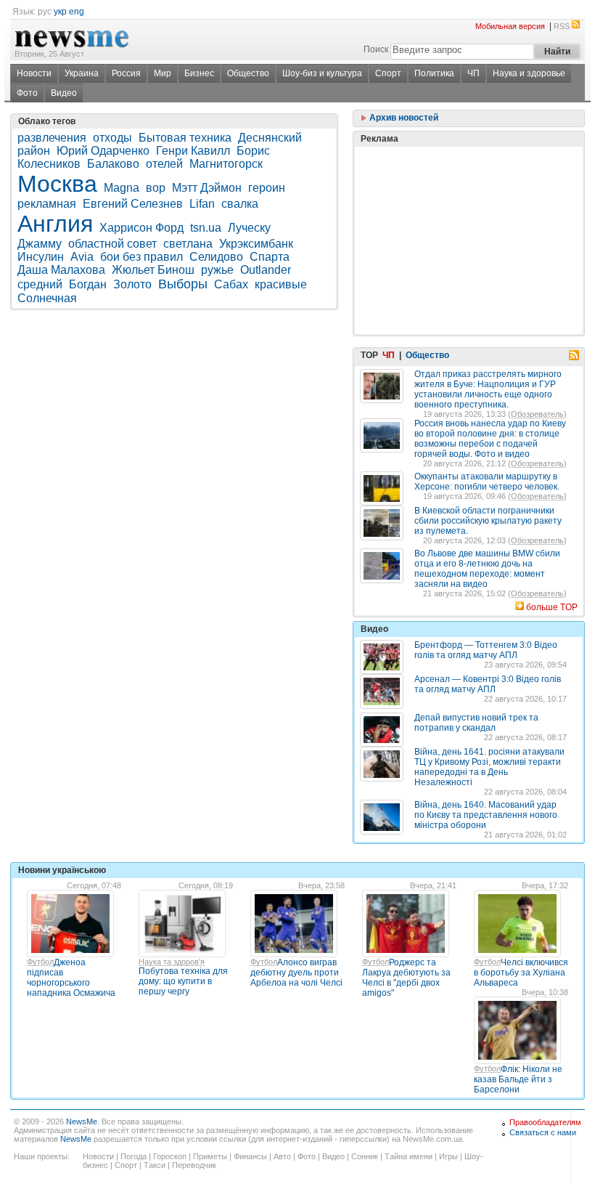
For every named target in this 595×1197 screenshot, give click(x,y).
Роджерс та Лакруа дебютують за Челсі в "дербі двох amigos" (406, 977)
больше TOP (552, 607)
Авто (282, 1156)
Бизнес (199, 73)
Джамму (39, 244)
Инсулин (40, 257)
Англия (55, 224)
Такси (154, 1165)
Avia (82, 257)
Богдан (88, 284)
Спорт (388, 73)
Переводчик (194, 1165)
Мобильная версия (510, 26)
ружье (217, 270)
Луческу (249, 228)
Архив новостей (402, 118)
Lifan (202, 204)
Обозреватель (537, 414)
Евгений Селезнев (133, 204)
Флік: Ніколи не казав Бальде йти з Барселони (518, 1079)
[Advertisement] (469, 204)
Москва (57, 184)
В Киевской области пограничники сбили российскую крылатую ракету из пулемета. (488, 521)
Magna (121, 188)
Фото (27, 93)
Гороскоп (169, 1156)
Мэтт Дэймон (207, 188)
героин (266, 188)
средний (39, 284)
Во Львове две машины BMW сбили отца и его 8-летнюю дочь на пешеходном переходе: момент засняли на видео (487, 568)
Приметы (210, 1156)
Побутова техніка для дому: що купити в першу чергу (183, 981)
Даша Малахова (61, 270)
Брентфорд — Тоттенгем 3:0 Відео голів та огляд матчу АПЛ (485, 650)
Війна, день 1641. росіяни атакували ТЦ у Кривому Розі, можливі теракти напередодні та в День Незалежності (489, 767)
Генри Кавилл (193, 151)
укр (60, 12)
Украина (82, 73)
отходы (112, 137)
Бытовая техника (185, 137)
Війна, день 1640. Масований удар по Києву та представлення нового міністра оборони (485, 815)
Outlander (265, 270)
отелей (164, 164)
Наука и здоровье (529, 73)
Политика (434, 73)
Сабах (231, 284)
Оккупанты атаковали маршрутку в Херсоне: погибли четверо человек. (486, 481)
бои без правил (141, 257)
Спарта (270, 257)
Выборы (183, 284)
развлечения (51, 137)
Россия (126, 73)
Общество (248, 73)
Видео (64, 93)
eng (76, 12)
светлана (188, 244)
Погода (133, 1156)
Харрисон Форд (141, 228)
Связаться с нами (542, 1132)
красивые (281, 284)
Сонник (364, 1156)
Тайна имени (408, 1156)
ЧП (473, 73)
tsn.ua (205, 228)
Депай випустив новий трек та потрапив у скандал (476, 723)
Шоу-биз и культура (322, 73)
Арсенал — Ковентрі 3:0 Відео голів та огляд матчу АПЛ (487, 684)
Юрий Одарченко (103, 151)
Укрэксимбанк (256, 244)
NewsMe (81, 1121)
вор (155, 188)
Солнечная (47, 298)
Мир (162, 73)
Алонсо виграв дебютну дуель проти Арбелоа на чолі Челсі (296, 972)
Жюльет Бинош (153, 270)
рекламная (46, 204)
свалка (239, 204)
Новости (34, 73)
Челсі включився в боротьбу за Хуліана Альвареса (521, 972)
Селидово (216, 257)
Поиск (376, 49)
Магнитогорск (226, 164)
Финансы (250, 1156)
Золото (132, 284)
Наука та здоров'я (172, 961)
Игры (448, 1156)
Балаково (113, 164)
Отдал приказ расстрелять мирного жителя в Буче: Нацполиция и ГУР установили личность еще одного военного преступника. (488, 389)
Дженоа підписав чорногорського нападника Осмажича (71, 977)
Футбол (40, 961)
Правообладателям (545, 1122)
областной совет (112, 244)
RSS (562, 26)
